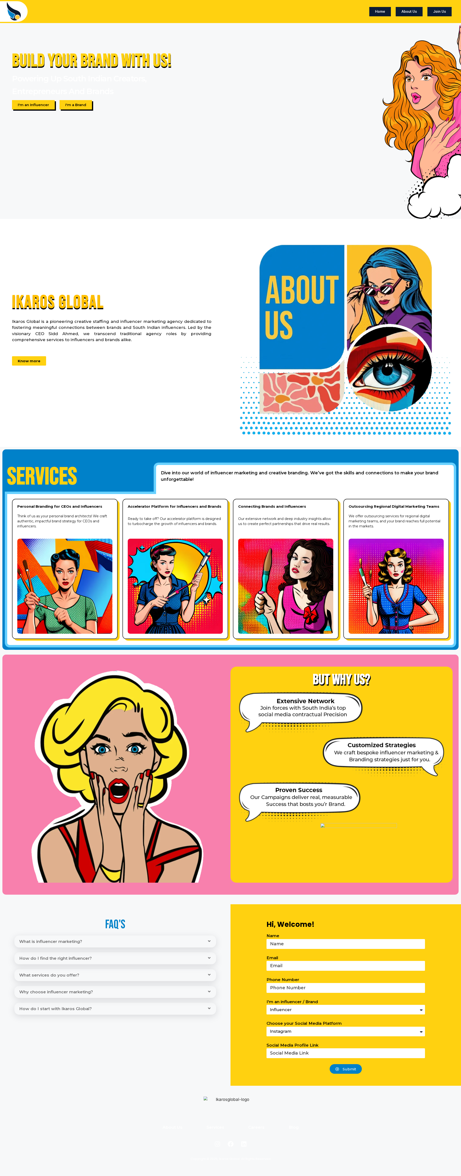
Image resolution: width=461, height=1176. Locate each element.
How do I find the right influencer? (55, 958)
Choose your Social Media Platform (304, 1023)
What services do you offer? (49, 975)
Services (215, 1127)
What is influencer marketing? (50, 941)
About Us (172, 1127)
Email (272, 957)
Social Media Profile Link (292, 1045)
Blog (294, 1127)
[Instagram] (217, 1144)
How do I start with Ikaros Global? (55, 1008)
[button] (115, 941)
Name (273, 935)
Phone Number (283, 979)
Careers (256, 1127)
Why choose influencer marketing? (56, 991)
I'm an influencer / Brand (292, 1001)
